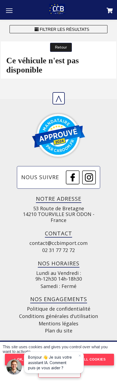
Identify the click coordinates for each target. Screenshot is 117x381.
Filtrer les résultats (64, 29)
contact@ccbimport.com (58, 243)
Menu (9, 10)
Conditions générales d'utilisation (58, 316)
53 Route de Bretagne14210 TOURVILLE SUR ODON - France (58, 214)
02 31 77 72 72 (58, 250)
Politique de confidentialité (58, 309)
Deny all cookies (87, 359)
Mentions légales (58, 324)
